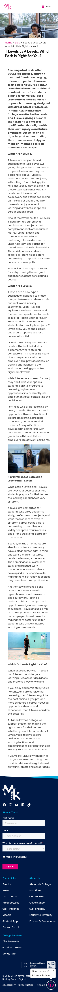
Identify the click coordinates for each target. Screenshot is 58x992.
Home (8, 42)
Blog (17, 42)
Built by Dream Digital (14, 979)
